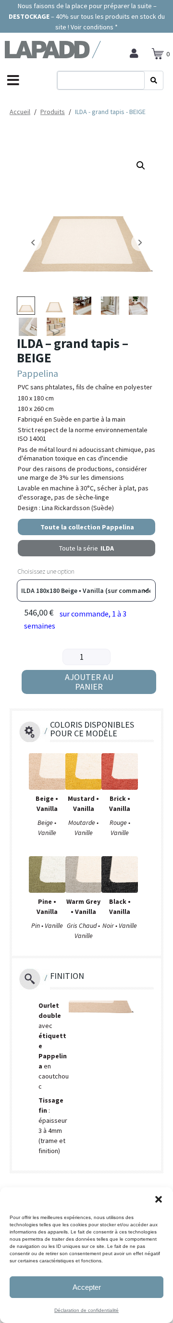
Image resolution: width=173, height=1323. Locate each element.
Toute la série (86, 548)
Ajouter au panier (89, 681)
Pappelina (37, 373)
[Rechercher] (154, 80)
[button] (158, 1199)
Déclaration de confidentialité (86, 1310)
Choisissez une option (45, 571)
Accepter (87, 1287)
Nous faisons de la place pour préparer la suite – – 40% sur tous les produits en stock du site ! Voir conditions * (87, 16)
